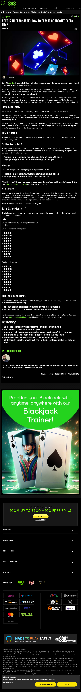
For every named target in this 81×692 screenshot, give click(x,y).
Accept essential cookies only (45, 684)
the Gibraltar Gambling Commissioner (33, 653)
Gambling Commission (40, 662)
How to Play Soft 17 (28, 8)
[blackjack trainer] (40, 493)
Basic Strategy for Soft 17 (49, 8)
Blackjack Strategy (19, 12)
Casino (3, 12)
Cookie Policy (52, 679)
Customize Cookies (8, 682)
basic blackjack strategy (17, 184)
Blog (9, 12)
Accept (67, 684)
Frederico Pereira (11, 77)
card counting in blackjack (19, 317)
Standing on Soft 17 (9, 8)
